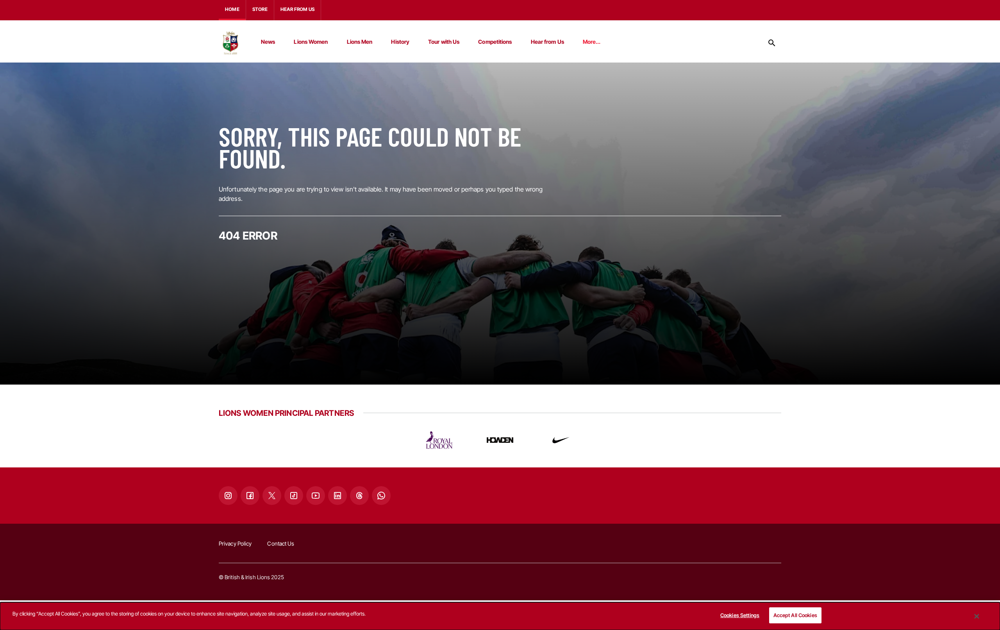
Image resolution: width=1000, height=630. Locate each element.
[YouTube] (315, 495)
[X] (271, 495)
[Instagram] (228, 495)
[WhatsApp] (381, 495)
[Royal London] (439, 440)
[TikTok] (293, 495)
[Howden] (500, 440)
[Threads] (359, 495)
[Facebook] (250, 495)
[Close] (977, 616)
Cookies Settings (739, 615)
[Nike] (561, 440)
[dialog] (500, 616)
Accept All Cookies (795, 615)
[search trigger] (771, 43)
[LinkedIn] (337, 495)
